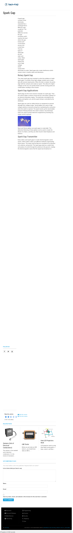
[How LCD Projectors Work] (48, 433)
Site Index (67, 527)
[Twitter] (8, 351)
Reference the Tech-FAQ (49, 527)
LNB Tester (25, 444)
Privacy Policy (60, 527)
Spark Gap (9, 13)
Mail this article (23, 414)
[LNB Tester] (29, 434)
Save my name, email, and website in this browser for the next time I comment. (25, 496)
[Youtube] (12, 351)
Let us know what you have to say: (12, 468)
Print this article (23, 416)
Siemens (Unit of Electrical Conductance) (8, 445)
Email (4, 489)
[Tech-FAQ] (11, 4)
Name (4, 483)
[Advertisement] (35, 8)
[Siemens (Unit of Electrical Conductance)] (10, 434)
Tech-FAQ (7, 527)
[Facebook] (4, 351)
